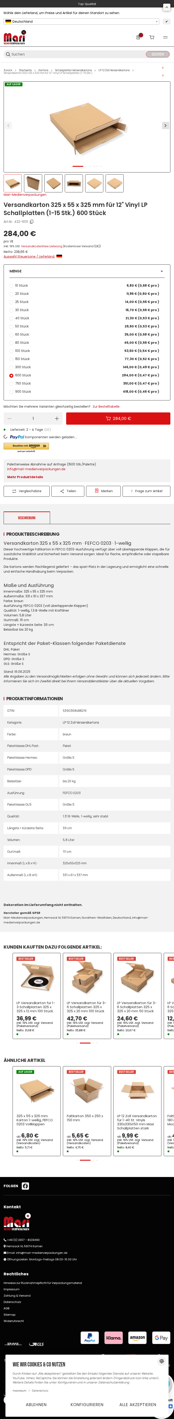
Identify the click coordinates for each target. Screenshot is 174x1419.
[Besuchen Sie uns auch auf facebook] (25, 1186)
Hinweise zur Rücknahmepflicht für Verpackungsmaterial (43, 1283)
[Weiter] (165, 125)
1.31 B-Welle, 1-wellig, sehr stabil (85, 816)
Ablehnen (36, 1404)
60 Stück (87, 334)
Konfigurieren (87, 1404)
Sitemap (9, 1315)
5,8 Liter (69, 840)
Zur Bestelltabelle (106, 406)
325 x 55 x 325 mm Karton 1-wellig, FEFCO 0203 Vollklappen (35, 1120)
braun (67, 734)
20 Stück (87, 293)
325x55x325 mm (75, 863)
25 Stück (87, 302)
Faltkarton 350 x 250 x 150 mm (85, 1118)
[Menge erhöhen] (56, 418)
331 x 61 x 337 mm (75, 875)
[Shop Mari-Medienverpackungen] (15, 37)
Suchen (158, 54)
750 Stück (87, 383)
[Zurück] (8, 125)
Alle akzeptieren (137, 1404)
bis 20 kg (69, 781)
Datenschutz (12, 1302)
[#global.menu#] (165, 37)
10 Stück (87, 285)
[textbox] (81, 21)
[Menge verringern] (9, 418)
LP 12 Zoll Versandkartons (114, 70)
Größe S (68, 757)
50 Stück (87, 326)
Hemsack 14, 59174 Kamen (24, 1246)
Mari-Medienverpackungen (25, 194)
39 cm (67, 828)
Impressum (11, 1289)
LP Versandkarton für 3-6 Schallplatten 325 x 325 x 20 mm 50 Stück (137, 1007)
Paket (67, 745)
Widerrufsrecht (14, 1321)
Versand (47, 1023)
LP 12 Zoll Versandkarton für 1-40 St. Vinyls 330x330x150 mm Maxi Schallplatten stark (137, 1122)
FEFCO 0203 (72, 793)
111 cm (67, 851)
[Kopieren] (31, 222)
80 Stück (87, 342)
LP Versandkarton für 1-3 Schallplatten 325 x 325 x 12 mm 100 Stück (36, 1007)
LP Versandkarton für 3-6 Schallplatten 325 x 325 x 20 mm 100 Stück (86, 1007)
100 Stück (87, 351)
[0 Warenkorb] (152, 37)
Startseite (25, 70)
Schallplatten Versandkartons (73, 70)
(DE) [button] (47, 429)
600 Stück (87, 375)
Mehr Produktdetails (25, 477)
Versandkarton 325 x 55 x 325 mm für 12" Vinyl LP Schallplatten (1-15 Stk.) (48, 73)
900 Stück (87, 391)
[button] (87, 271)
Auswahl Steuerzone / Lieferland (29, 256)
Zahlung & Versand (17, 1296)
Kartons (43, 70)
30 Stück (87, 310)
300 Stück (87, 367)
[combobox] (81, 21)
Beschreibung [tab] (27, 518)
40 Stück (87, 318)
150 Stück (87, 359)
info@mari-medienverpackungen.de (36, 469)
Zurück (8, 70)
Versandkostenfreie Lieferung (42, 246)
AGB (7, 1308)
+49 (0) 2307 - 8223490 (23, 1240)
